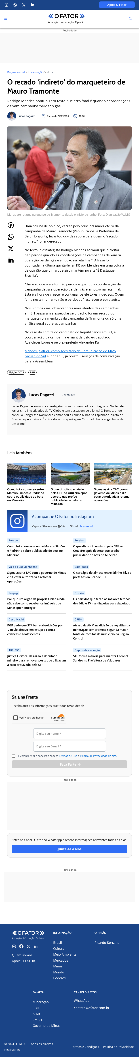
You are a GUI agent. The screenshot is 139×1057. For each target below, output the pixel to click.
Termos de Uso (68, 756)
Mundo (58, 972)
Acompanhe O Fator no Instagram (63, 516)
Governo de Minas (46, 1025)
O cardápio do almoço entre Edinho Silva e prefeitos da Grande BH (102, 575)
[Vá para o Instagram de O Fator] (14, 946)
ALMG (37, 1014)
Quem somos (22, 955)
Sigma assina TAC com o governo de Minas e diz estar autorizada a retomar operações (36, 577)
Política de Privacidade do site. (98, 756)
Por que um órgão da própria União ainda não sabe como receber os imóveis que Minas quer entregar (36, 603)
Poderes (59, 978)
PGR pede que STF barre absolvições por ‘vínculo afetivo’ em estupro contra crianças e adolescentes (35, 629)
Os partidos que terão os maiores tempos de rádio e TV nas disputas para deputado (101, 601)
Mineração (41, 1002)
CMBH (37, 1020)
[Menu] (5, 18)
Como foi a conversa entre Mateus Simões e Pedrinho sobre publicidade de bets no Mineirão (36, 550)
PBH (36, 1008)
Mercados (60, 960)
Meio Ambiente (64, 954)
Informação (36, 72)
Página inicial (16, 72)
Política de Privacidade (118, 1047)
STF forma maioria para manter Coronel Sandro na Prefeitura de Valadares (100, 658)
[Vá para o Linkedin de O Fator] (36, 946)
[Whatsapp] (15, 5)
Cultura (58, 948)
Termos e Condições (85, 1047)
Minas (57, 966)
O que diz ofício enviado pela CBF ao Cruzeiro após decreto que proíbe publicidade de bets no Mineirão (98, 550)
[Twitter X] (24, 5)
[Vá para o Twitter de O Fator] (28, 946)
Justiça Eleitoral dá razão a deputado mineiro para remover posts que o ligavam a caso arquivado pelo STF (36, 660)
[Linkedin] (32, 5)
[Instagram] (6, 5)
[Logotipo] (66, 19)
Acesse (84, 526)
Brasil (57, 942)
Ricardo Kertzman (107, 942)
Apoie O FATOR (23, 961)
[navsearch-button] (130, 19)
